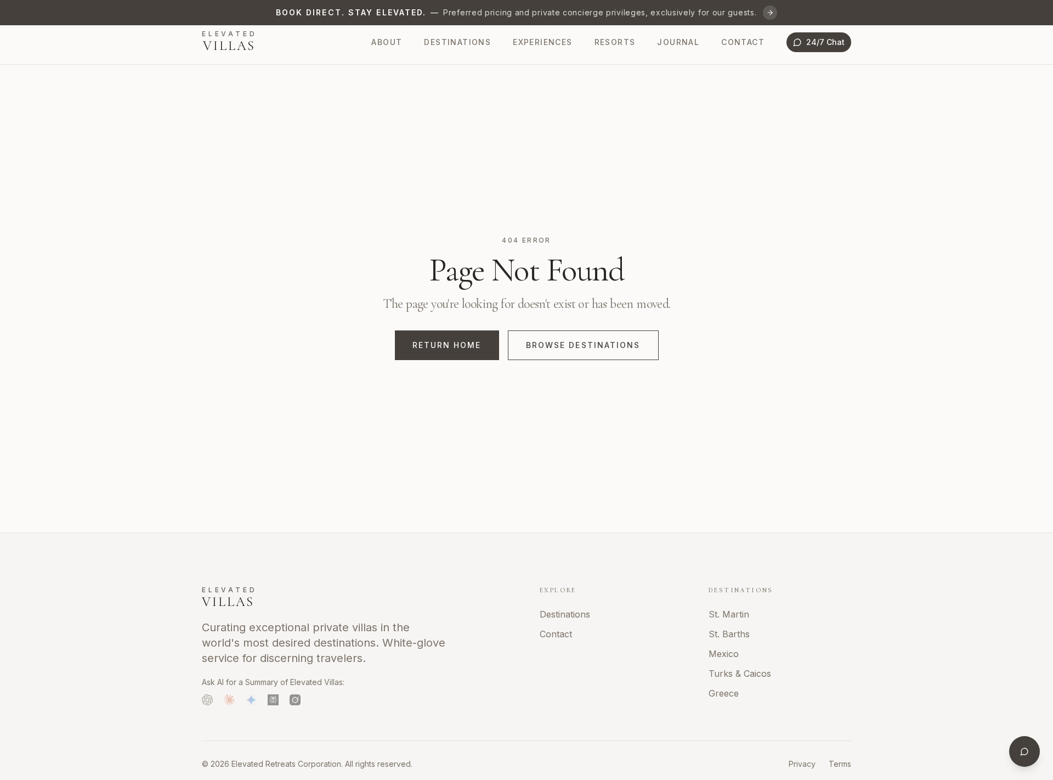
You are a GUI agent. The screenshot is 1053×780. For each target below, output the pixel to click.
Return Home (447, 345)
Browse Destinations (583, 345)
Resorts (615, 42)
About (386, 42)
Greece (724, 693)
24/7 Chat (825, 42)
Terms (840, 763)
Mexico (724, 653)
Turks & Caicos (740, 673)
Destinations (457, 42)
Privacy (802, 763)
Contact (743, 42)
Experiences (542, 42)
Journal (678, 42)
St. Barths (729, 634)
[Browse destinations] (770, 12)
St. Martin (729, 614)
